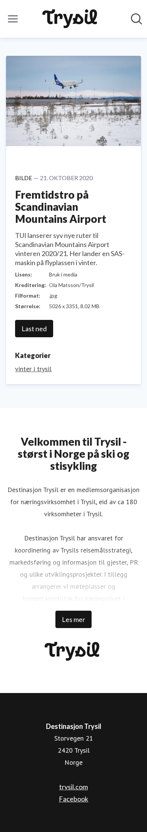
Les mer (73, 619)
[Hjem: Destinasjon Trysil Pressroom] (71, 19)
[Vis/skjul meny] (13, 18)
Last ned (34, 328)
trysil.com (73, 787)
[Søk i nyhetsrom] (136, 19)
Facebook (73, 799)
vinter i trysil (33, 368)
